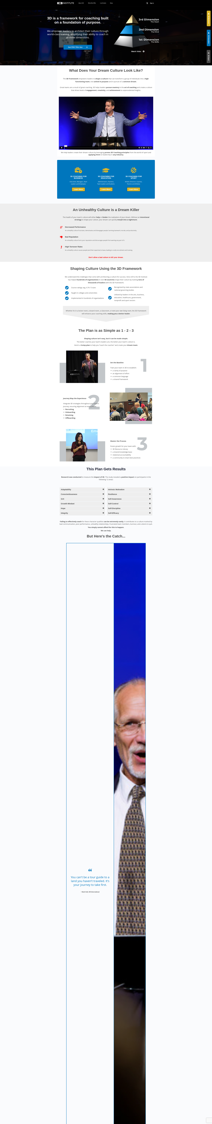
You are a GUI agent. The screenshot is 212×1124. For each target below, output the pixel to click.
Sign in (152, 3)
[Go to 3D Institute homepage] (65, 3)
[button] (82, 489)
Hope (63, 508)
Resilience (112, 494)
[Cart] (147, 3)
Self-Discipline (114, 508)
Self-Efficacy (113, 513)
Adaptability (66, 489)
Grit (62, 499)
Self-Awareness (114, 499)
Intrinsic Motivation (116, 489)
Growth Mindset (67, 504)
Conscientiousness (69, 494)
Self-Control (113, 504)
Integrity (64, 513)
